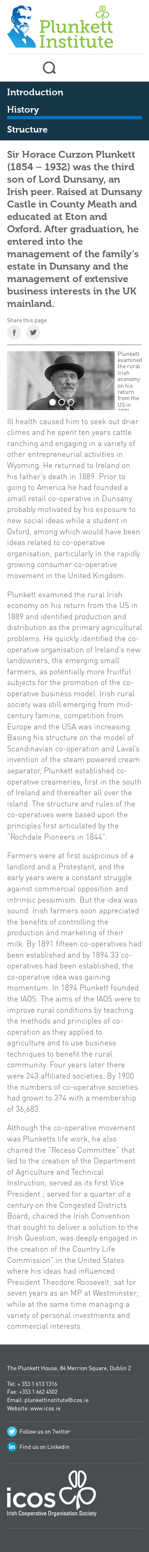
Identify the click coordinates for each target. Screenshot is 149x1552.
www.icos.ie (45, 1409)
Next (109, 381)
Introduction (35, 92)
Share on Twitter (33, 332)
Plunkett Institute (60, 25)
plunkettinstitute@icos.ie (56, 1400)
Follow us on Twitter (44, 1432)
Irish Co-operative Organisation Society (51, 1496)
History (23, 110)
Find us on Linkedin (44, 1447)
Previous (13, 381)
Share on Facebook (14, 332)
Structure (27, 130)
